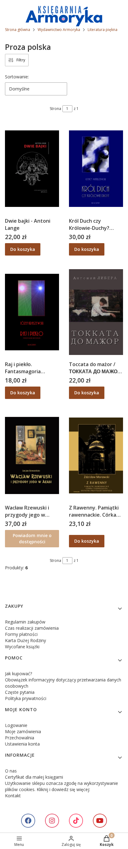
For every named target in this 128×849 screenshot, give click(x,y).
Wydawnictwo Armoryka (59, 29)
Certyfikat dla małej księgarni (34, 777)
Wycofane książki (22, 647)
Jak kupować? (18, 673)
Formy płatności (21, 634)
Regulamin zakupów (25, 622)
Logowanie (16, 725)
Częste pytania (19, 692)
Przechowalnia (19, 738)
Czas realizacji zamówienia (32, 628)
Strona (55, 108)
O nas (11, 771)
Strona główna (17, 29)
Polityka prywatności (25, 698)
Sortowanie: (17, 77)
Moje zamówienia (23, 731)
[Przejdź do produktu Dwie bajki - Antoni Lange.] (32, 168)
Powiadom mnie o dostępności (32, 538)
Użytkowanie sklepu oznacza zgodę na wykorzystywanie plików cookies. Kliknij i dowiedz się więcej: (61, 786)
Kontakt (13, 796)
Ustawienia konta (22, 744)
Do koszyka (22, 249)
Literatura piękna (102, 29)
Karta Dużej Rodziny (25, 640)
